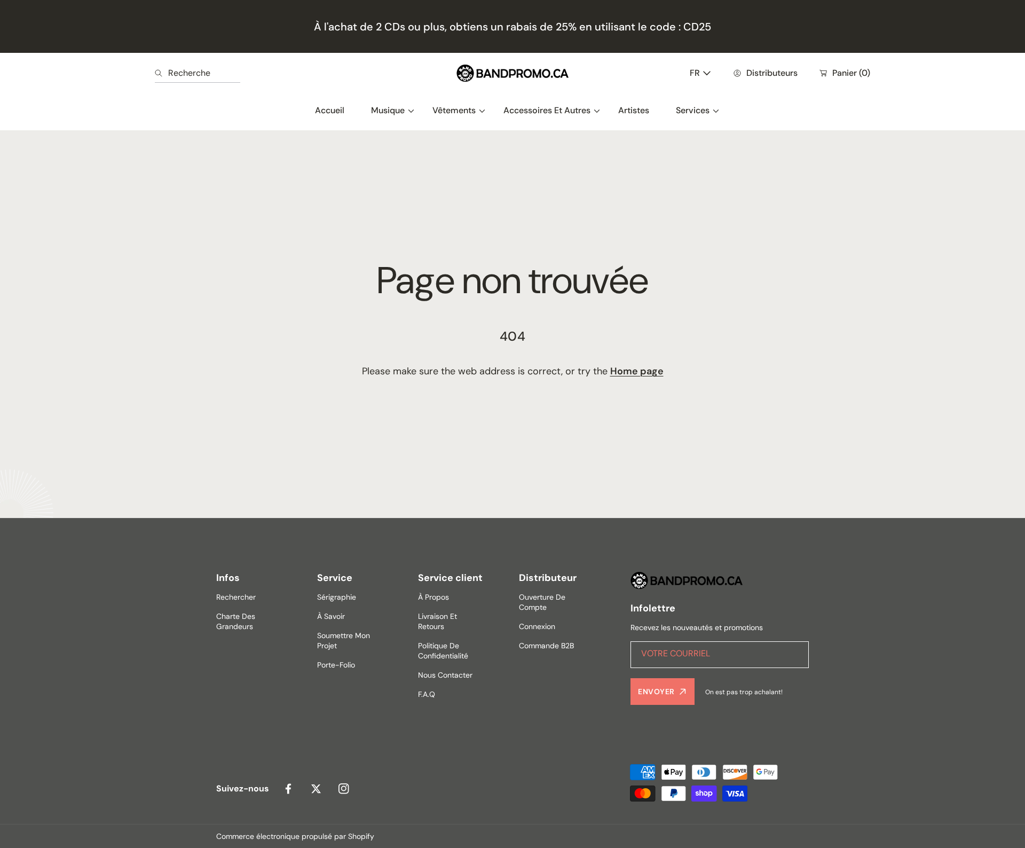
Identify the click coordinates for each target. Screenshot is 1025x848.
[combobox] (197, 73)
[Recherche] (161, 73)
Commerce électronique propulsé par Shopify (295, 836)
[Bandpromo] (512, 73)
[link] (388, 110)
